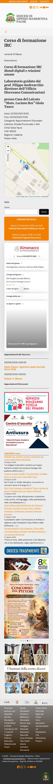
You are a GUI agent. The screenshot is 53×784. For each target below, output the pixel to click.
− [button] (8, 150)
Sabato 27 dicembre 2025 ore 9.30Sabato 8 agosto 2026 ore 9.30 (26, 228)
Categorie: (10, 120)
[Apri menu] (5, 31)
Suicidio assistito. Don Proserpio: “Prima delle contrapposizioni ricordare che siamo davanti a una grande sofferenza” (25, 531)
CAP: (7, 131)
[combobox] (21, 212)
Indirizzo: (9, 124)
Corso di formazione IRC (13, 144)
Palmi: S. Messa (13, 379)
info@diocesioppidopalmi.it (14, 758)
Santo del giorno (26, 265)
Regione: (9, 134)
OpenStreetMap (34, 196)
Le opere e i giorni (26, 325)
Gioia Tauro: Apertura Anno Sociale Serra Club (24, 368)
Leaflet (18, 196)
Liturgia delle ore (26, 296)
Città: (7, 127)
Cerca (7, 207)
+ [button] (8, 146)
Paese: (8, 138)
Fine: (7, 117)
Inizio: (7, 113)
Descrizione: (10, 60)
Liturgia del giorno (26, 282)
